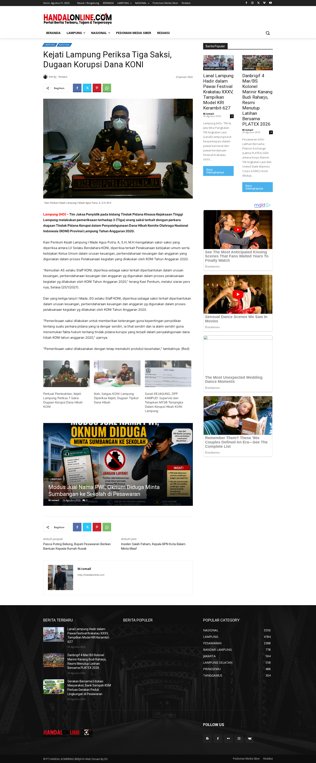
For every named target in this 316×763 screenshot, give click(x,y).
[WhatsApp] (107, 88)
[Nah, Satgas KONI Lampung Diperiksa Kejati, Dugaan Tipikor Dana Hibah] (117, 373)
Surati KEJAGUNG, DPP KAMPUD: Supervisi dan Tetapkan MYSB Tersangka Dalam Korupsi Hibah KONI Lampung (164, 402)
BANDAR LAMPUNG (214, 68)
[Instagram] (252, 3)
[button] (267, 33)
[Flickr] (228, 738)
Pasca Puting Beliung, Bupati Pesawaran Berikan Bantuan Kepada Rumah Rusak (77, 546)
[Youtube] (270, 3)
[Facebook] (246, 3)
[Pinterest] (97, 88)
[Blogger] (207, 738)
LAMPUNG (49, 44)
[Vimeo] (264, 3)
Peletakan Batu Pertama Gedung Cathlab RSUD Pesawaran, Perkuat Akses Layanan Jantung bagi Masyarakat (108, 487)
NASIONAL (64, 44)
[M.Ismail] (46, 77)
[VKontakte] (249, 738)
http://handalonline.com (91, 574)
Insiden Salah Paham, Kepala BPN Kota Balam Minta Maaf (153, 546)
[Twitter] (258, 3)
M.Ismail (73, 76)
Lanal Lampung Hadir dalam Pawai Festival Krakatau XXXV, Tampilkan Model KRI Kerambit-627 (218, 92)
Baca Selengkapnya (215, 171)
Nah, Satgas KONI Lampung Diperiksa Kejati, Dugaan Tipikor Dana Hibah (116, 398)
